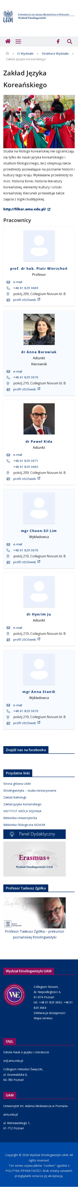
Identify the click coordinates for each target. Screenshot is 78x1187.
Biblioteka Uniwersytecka (20, 818)
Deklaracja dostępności (49, 1013)
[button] (18, 42)
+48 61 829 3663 (25, 467)
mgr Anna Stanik (39, 691)
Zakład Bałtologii (14, 797)
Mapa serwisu (43, 1018)
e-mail (17, 282)
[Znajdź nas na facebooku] (58, 42)
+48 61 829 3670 (25, 377)
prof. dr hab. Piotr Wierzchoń (39, 268)
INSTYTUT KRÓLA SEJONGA (22, 811)
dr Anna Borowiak (39, 352)
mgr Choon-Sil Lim (39, 531)
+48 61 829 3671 (25, 461)
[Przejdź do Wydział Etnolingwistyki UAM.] (7, 53)
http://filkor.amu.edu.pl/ (24, 209)
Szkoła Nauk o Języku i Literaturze (26, 1052)
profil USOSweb (24, 300)
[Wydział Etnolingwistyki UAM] (8, 42)
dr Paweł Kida (39, 441)
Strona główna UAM (17, 784)
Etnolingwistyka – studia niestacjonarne (29, 790)
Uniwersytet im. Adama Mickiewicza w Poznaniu (35, 1106)
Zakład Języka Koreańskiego (22, 804)
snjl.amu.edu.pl (13, 1061)
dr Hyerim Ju (39, 614)
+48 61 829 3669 (25, 288)
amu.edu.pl (10, 1114)
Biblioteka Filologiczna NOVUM (24, 825)
